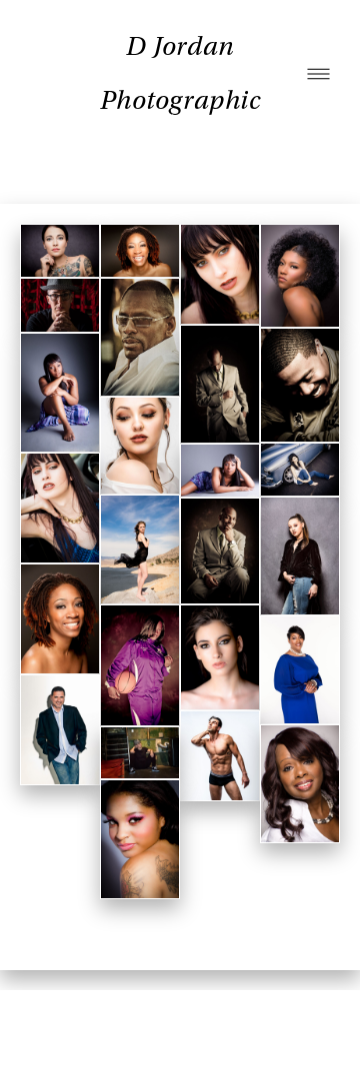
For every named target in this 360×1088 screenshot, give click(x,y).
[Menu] (318, 74)
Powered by (180, 1038)
